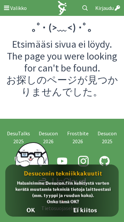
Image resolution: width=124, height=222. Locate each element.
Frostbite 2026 (78, 137)
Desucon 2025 (107, 137)
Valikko (18, 8)
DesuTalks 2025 (18, 137)
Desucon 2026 (48, 137)
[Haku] (85, 8)
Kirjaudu (105, 8)
